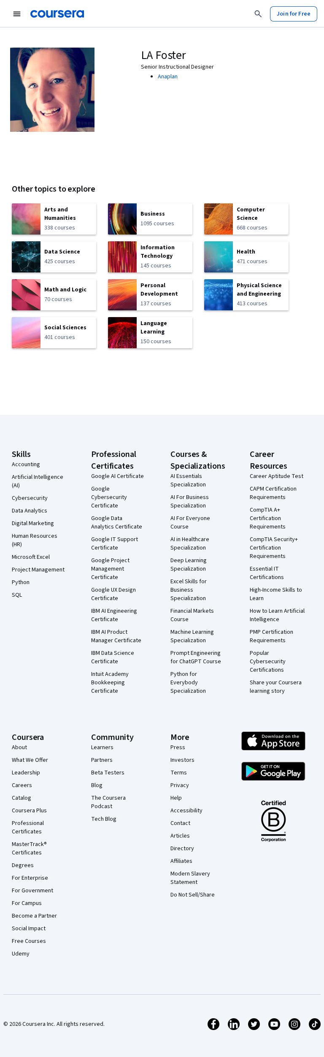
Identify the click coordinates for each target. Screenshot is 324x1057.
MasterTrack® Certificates (29, 848)
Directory (182, 848)
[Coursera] (57, 14)
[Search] (258, 14)
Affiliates (181, 861)
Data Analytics (29, 511)
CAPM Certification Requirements (273, 493)
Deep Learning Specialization (188, 564)
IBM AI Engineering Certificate (114, 615)
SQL (17, 595)
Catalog (21, 798)
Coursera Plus (29, 810)
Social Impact (29, 928)
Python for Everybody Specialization (188, 682)
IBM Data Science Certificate (112, 657)
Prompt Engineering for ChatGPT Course (195, 657)
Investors (182, 760)
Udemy (21, 954)
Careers (22, 785)
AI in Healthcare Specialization (189, 543)
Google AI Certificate (117, 476)
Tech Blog (103, 819)
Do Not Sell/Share (192, 895)
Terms (178, 773)
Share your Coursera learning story (276, 686)
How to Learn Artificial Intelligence (277, 615)
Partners (102, 760)
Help (176, 798)
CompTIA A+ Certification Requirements (268, 518)
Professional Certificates (28, 827)
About (19, 747)
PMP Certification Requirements (271, 636)
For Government (32, 890)
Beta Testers (107, 773)
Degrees (23, 865)
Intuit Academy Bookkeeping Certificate (110, 682)
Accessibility (186, 810)
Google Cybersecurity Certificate (109, 497)
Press (177, 747)
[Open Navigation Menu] (17, 14)
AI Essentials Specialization (188, 480)
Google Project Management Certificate (110, 569)
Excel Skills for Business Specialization (188, 590)
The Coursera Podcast (108, 802)
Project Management (38, 570)
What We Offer (30, 760)
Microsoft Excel (31, 557)
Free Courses (29, 941)
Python (21, 582)
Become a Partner (34, 916)
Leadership (26, 773)
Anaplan (168, 76)
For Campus (27, 903)
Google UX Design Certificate (113, 594)
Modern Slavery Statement (190, 878)
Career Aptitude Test (276, 476)
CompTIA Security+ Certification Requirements (274, 548)
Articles (180, 836)
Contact (180, 823)
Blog (97, 785)
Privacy (179, 785)
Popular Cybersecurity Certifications (268, 661)
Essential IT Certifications (267, 573)
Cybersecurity (30, 498)
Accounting (26, 464)
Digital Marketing (33, 523)
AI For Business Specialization (189, 501)
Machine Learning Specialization (192, 636)
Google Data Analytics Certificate (116, 522)
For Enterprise (30, 878)
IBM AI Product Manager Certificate (116, 636)
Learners (102, 747)
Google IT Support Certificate (114, 543)
